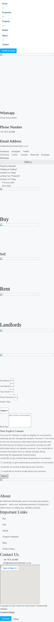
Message (4, 426)
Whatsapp (7, 113)
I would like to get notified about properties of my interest (25, 458)
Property (6, 21)
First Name (5, 380)
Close (16, 619)
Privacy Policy (9, 549)
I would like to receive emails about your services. (22, 467)
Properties (6, 12)
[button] (27, 162)
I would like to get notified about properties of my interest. (28, 462)
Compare (6, 618)
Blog (5, 543)
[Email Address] (1, 137)
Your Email (4, 392)
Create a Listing (8, 51)
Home (4, 4)
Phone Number (11, 127)
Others (5, 36)
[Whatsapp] (1, 109)
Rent (5, 289)
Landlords (10, 325)
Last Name (5, 386)
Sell (3, 254)
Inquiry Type (5, 402)
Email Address (10, 141)
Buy (4, 219)
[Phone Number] (1, 123)
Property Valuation (11, 537)
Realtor (5, 30)
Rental (5, 531)
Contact (5, 44)
